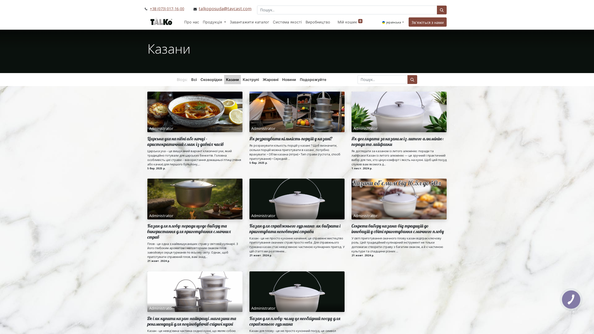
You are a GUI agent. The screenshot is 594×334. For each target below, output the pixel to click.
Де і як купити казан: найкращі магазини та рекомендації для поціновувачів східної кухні (191, 321)
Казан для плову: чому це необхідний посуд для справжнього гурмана (294, 321)
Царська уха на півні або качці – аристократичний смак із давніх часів (185, 141)
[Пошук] (442, 10)
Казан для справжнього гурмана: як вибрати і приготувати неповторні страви (294, 228)
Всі (194, 79)
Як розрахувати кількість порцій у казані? (291, 138)
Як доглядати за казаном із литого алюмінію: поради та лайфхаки (398, 141)
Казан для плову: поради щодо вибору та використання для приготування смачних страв (189, 231)
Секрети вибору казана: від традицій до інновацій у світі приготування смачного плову (398, 228)
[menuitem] (191, 22)
